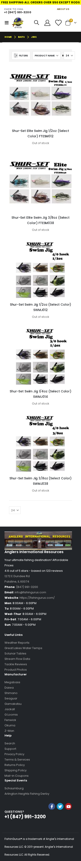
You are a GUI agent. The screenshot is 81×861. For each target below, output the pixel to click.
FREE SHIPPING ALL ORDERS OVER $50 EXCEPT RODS (40, 2)
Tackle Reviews (15, 664)
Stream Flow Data (17, 659)
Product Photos (15, 669)
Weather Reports (16, 643)
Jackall (9, 709)
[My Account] (47, 23)
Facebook (51, 806)
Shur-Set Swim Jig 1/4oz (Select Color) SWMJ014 (40, 394)
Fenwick (10, 720)
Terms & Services (17, 759)
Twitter (60, 806)
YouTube (68, 806)
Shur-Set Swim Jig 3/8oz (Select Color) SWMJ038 (40, 481)
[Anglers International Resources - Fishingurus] (18, 22)
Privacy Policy (14, 754)
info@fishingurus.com (30, 592)
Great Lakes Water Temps (23, 648)
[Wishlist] (58, 23)
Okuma (9, 725)
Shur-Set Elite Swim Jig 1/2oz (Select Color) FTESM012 (40, 133)
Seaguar (10, 698)
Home (8, 37)
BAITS (21, 37)
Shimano (11, 693)
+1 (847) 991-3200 (17, 12)
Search (9, 743)
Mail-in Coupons (16, 776)
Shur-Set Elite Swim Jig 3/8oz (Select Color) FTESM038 (40, 220)
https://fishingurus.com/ (37, 598)
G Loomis (11, 714)
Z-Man (9, 731)
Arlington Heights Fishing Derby (26, 794)
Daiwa (9, 687)
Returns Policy (14, 765)
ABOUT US (63, 9)
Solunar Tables (15, 653)
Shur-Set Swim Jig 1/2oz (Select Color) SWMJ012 (40, 307)
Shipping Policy (15, 770)
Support (10, 749)
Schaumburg (14, 788)
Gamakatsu (13, 704)
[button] (60, 818)
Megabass (12, 682)
